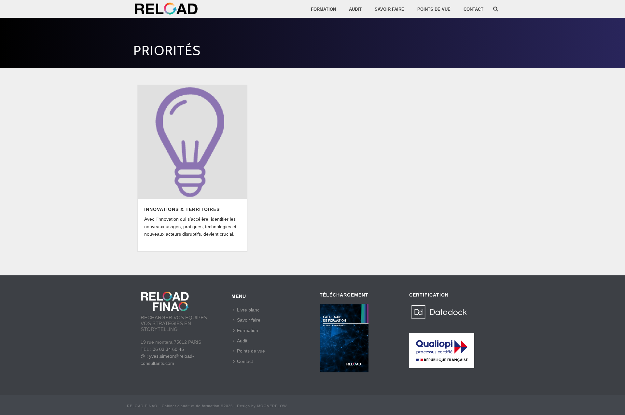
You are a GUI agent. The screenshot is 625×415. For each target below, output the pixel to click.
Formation (323, 9)
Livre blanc (248, 309)
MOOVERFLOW (272, 406)
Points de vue (251, 350)
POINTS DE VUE (434, 9)
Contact (473, 9)
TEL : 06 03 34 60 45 (162, 349)
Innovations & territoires (182, 209)
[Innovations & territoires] (192, 142)
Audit (242, 340)
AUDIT (355, 9)
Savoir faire (248, 320)
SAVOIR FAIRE (389, 9)
